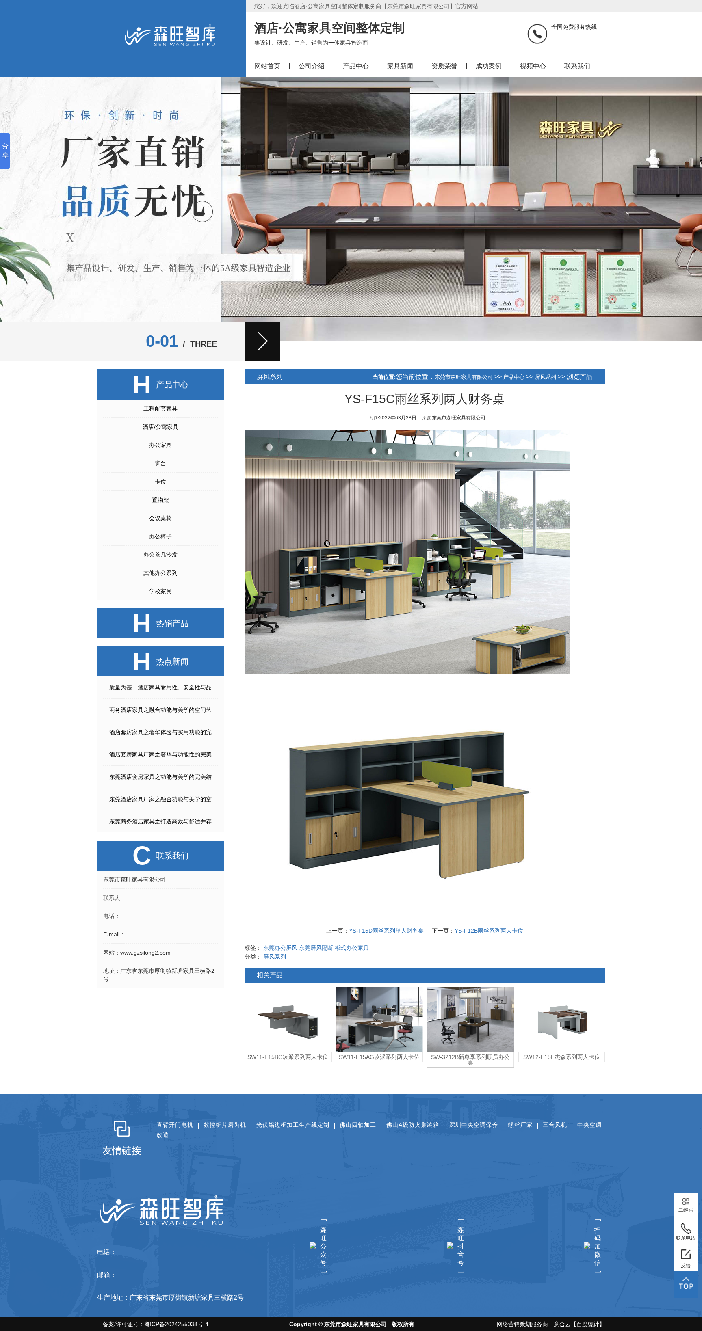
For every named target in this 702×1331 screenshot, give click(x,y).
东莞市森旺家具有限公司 (464, 377)
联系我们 (577, 66)
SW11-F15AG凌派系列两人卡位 (287, 1057)
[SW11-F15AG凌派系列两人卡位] (288, 1019)
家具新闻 (400, 66)
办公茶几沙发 (160, 554)
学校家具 (160, 591)
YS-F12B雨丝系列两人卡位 (489, 930)
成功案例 (489, 66)
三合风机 (555, 1124)
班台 (160, 463)
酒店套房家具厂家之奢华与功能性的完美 (160, 754)
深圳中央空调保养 (473, 1124)
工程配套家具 (160, 408)
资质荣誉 (444, 66)
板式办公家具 (352, 947)
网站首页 (267, 66)
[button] (262, 341)
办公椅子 (160, 536)
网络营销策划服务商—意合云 (534, 1324)
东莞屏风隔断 (316, 947)
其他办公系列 (160, 573)
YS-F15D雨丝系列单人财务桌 (386, 930)
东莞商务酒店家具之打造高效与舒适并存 (160, 821)
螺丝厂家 (520, 1124)
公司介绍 (312, 66)
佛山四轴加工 (358, 1124)
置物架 (160, 500)
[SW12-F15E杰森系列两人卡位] (470, 1019)
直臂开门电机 (175, 1124)
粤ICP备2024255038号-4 (176, 1324)
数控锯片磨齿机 (225, 1124)
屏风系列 (545, 377)
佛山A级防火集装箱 (412, 1124)
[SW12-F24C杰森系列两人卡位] (561, 1019)
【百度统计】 (588, 1324)
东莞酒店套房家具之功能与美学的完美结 (160, 777)
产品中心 (356, 66)
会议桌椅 (160, 518)
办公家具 (160, 445)
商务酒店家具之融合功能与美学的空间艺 (160, 710)
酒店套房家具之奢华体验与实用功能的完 (160, 732)
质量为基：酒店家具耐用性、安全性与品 (160, 687)
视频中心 (533, 66)
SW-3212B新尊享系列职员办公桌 (379, 1060)
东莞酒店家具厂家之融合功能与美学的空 (160, 799)
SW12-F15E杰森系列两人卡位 (470, 1057)
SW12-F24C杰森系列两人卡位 (561, 1057)
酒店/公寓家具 (160, 427)
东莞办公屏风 (280, 947)
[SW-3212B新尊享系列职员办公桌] (379, 1019)
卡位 (160, 481)
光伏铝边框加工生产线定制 (292, 1124)
